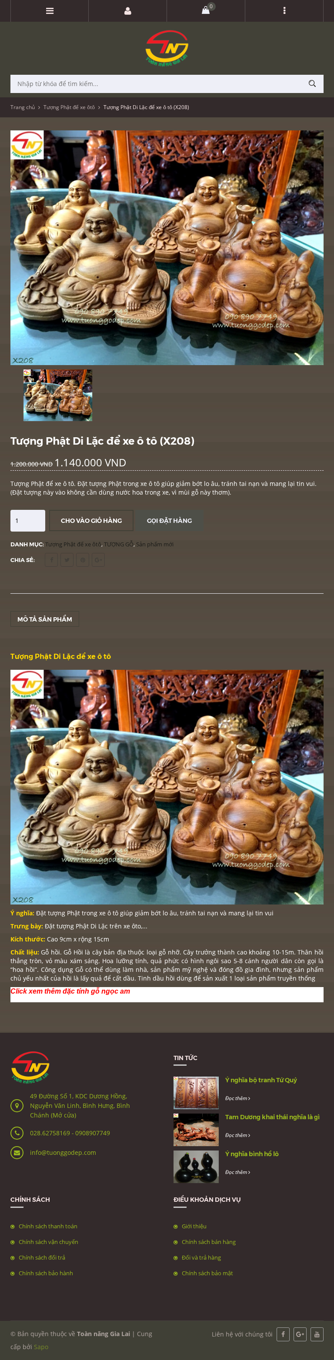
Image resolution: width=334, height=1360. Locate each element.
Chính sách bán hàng (209, 1242)
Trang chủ (22, 107)
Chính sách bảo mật (207, 1273)
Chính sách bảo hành (46, 1273)
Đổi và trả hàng (201, 1257)
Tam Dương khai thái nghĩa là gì (272, 1116)
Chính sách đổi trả (42, 1257)
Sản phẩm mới (155, 544)
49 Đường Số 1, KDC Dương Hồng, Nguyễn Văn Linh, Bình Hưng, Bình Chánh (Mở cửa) (80, 1105)
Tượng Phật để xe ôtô (69, 107)
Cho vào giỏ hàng (91, 520)
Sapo (41, 1347)
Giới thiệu (194, 1226)
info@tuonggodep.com (63, 1152)
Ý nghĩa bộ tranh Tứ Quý (261, 1079)
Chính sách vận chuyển (48, 1242)
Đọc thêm (236, 1098)
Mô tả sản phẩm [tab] (44, 619)
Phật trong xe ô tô (92, 913)
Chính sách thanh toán (48, 1226)
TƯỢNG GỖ (119, 544)
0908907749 (92, 1133)
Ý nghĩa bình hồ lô (252, 1153)
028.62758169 (51, 1133)
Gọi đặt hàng (169, 520)
